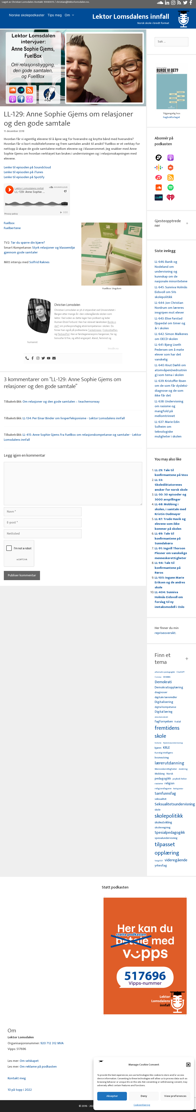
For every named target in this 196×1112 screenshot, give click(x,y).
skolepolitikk (169, 816)
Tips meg (54, 15)
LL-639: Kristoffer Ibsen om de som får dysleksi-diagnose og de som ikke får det (171, 388)
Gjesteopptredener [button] (168, 223)
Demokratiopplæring (169, 687)
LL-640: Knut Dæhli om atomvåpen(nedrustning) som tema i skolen (171, 370)
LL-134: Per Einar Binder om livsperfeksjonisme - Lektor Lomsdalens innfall (74, 418)
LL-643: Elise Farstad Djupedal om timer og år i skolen (170, 323)
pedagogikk (163, 778)
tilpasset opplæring (167, 848)
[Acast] (161, 158)
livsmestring (162, 758)
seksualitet (161, 799)
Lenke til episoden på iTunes (23, 172)
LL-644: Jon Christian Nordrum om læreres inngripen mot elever (169, 307)
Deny (144, 1096)
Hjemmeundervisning (173, 743)
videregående (176, 860)
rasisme (159, 783)
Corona (158, 677)
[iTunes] (161, 177)
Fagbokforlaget (171, 117)
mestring (183, 769)
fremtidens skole (167, 732)
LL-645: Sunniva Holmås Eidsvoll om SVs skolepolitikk (171, 292)
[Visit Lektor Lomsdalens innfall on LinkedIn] (167, 4)
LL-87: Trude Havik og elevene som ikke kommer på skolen (170, 523)
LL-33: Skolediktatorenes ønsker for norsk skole (171, 484)
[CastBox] (172, 168)
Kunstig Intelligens (164, 753)
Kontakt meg (17, 1078)
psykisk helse (180, 779)
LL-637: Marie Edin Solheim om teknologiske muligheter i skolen (168, 429)
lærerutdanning (169, 763)
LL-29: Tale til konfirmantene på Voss (171, 473)
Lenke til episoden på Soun (22, 167)
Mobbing (160, 774)
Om (67, 15)
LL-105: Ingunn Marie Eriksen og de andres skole (170, 582)
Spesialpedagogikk (170, 833)
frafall (178, 722)
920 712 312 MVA (52, 1043)
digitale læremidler (166, 697)
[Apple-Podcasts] (172, 158)
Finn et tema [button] (163, 659)
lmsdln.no (113, 348)
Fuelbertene (12, 228)
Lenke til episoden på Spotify (24, 177)
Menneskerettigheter (166, 769)
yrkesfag (161, 865)
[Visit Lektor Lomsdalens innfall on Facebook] (190, 4)
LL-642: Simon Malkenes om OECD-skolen (171, 336)
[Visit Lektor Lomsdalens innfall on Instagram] (173, 4)
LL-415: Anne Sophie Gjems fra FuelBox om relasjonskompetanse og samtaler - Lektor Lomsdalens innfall (72, 437)
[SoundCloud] (161, 187)
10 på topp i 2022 (20, 1089)
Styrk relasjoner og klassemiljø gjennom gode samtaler (39, 250)
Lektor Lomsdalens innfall (130, 16)
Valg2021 (159, 860)
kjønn (158, 748)
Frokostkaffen (110, 330)
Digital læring (163, 712)
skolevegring (163, 827)
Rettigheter (178, 788)
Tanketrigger (94, 330)
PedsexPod (63, 334)
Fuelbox (9, 223)
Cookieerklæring (142, 1105)
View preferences (175, 1096)
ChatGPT (180, 672)
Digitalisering (164, 702)
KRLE (166, 747)
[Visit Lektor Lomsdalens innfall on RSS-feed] (179, 4)
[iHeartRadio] (172, 197)
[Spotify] (172, 187)
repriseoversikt (165, 633)
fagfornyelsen (164, 721)
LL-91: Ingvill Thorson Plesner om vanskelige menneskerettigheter (171, 553)
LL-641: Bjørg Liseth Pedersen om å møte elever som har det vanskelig (169, 352)
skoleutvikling (163, 822)
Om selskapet (29, 1061)
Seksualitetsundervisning (175, 804)
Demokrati (163, 682)
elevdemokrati (161, 717)
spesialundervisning (166, 838)
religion (169, 783)
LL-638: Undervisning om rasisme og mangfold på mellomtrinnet (169, 409)
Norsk (170, 774)
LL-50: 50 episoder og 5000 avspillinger (170, 497)
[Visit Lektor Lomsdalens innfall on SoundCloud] (160, 4)
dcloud (46, 167)
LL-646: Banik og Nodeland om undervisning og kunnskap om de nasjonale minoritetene (171, 271)
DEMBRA (167, 677)
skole (157, 810)
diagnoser (161, 692)
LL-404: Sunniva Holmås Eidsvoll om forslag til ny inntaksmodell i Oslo (169, 600)
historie (158, 742)
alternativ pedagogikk (165, 672)
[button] (188, 1065)
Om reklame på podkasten (38, 1066)
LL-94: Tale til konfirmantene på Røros (167, 567)
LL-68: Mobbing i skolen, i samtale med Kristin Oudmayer (170, 509)
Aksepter (112, 1096)
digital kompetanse (165, 707)
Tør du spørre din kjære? (28, 242)
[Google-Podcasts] (161, 168)
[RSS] (172, 177)
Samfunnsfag (165, 794)
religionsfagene (163, 789)
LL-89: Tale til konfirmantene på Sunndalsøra (167, 538)
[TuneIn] (161, 197)
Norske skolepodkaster (26, 15)
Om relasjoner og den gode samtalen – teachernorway (61, 401)
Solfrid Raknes (39, 262)
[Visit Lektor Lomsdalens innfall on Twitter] (185, 4)
